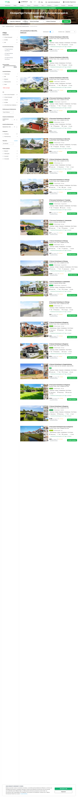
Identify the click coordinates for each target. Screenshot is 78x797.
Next (40, 43)
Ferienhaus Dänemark (10, 26)
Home (3, 26)
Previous (22, 43)
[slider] (3, 65)
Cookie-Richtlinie (23, 793)
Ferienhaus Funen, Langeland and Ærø (22, 26)
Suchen (66, 21)
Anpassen (63, 791)
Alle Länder (70, 5)
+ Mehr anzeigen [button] (6, 87)
